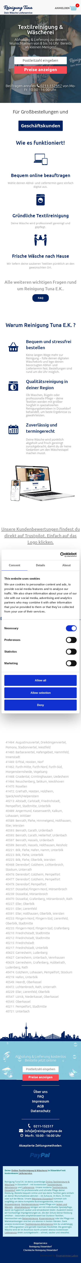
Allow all (40, 680)
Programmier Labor (67, 1255)
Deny (40, 705)
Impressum (40, 1101)
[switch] (71, 640)
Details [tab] (40, 565)
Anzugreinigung (12, 1204)
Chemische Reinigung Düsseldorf (40, 1250)
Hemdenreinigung (30, 1204)
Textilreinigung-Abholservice (39, 1224)
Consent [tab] (14, 565)
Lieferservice (25, 1173)
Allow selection (41, 692)
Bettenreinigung (30, 1218)
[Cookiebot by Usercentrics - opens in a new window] (60, 554)
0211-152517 (51, 86)
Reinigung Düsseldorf (40, 1246)
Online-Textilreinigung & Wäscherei (29, 1170)
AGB (40, 1106)
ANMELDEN (62, 8)
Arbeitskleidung (22, 1207)
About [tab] (66, 565)
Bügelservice (40, 1243)
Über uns (40, 1092)
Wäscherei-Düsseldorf (42, 1198)
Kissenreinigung (46, 1218)
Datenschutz (40, 1111)
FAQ (40, 298)
